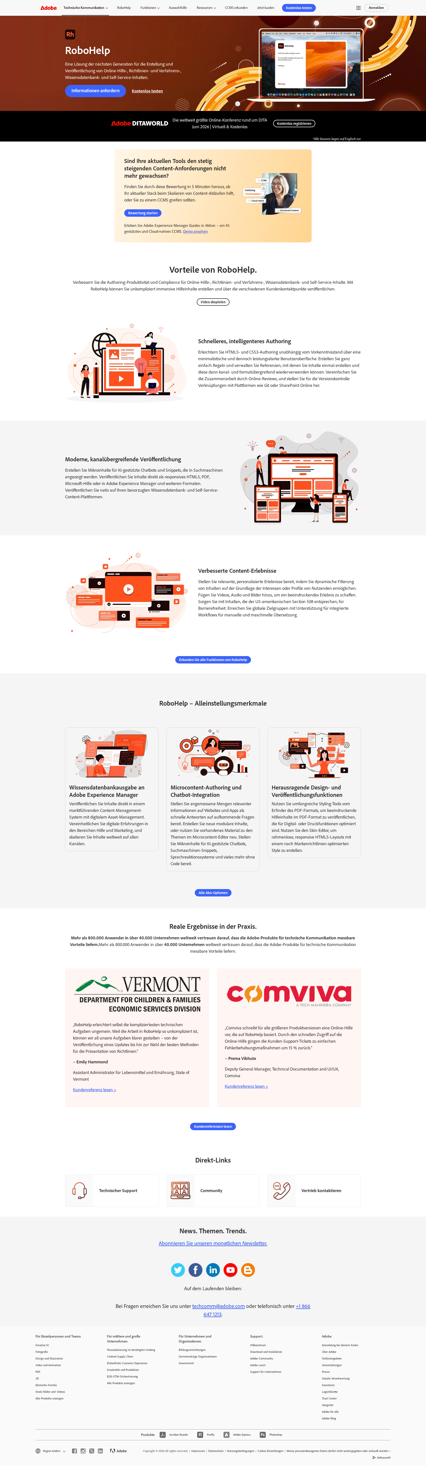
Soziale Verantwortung (336, 1378)
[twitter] (91, 1450)
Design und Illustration (49, 1358)
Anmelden (376, 8)
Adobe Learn (258, 1365)
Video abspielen (213, 302)
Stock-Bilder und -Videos (50, 1392)
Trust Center (329, 1398)
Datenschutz (216, 1451)
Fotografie (42, 1352)
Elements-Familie (46, 1385)
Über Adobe (329, 1352)
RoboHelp (124, 8)
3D (37, 1378)
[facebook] (74, 1450)
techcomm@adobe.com (218, 1306)
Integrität (327, 1405)
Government (186, 1363)
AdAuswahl (383, 1457)
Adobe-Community (261, 1358)
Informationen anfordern (95, 90)
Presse (326, 1372)
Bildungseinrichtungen (192, 1350)
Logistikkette (330, 1392)
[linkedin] (100, 1450)
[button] (358, 8)
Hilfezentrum (258, 1345)
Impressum (198, 1451)
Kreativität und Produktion (123, 1370)
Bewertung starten (143, 213)
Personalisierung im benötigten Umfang (131, 1350)
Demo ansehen (195, 231)
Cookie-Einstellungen (270, 1451)
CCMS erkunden (236, 8)
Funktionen (148, 8)
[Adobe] (48, 8)
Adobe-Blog (329, 1418)
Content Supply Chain (120, 1356)
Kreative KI (42, 1345)
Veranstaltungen (332, 1365)
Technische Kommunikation (84, 8)
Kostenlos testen (299, 8)
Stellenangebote (332, 1358)
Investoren (328, 1385)
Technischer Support (118, 1190)
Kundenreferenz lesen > (94, 1089)
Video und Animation (48, 1365)
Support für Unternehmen (265, 1372)
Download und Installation (266, 1352)
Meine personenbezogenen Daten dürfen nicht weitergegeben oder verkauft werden (337, 1451)
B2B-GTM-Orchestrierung (122, 1376)
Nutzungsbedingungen (240, 1451)
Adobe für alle (330, 1411)
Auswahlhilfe (178, 8)
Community (211, 1190)
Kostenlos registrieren (294, 123)
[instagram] (83, 1450)
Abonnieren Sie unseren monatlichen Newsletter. (213, 1243)
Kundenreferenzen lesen (213, 1126)
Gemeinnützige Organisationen (198, 1356)
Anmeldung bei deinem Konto (340, 1345)
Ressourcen (204, 8)
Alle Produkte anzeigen (49, 1398)
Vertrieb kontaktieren (321, 1190)
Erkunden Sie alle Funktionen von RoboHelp (213, 660)
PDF (38, 1372)
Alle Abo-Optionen (213, 893)
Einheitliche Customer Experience (127, 1363)
